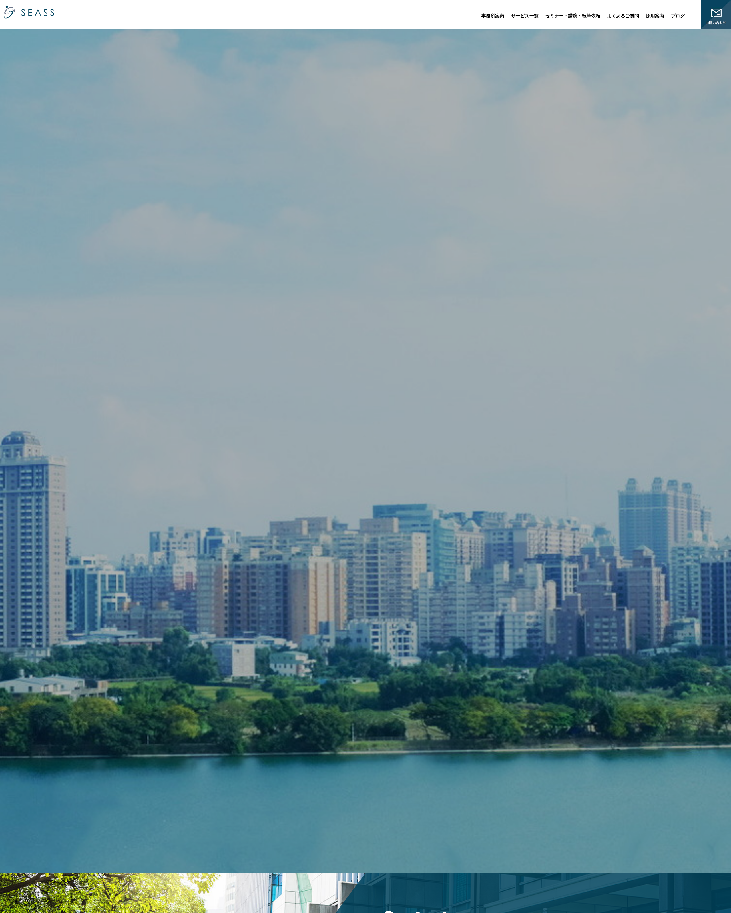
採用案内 (655, 16)
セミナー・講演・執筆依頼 (572, 16)
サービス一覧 (525, 16)
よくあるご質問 (623, 16)
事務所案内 (492, 16)
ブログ (678, 16)
